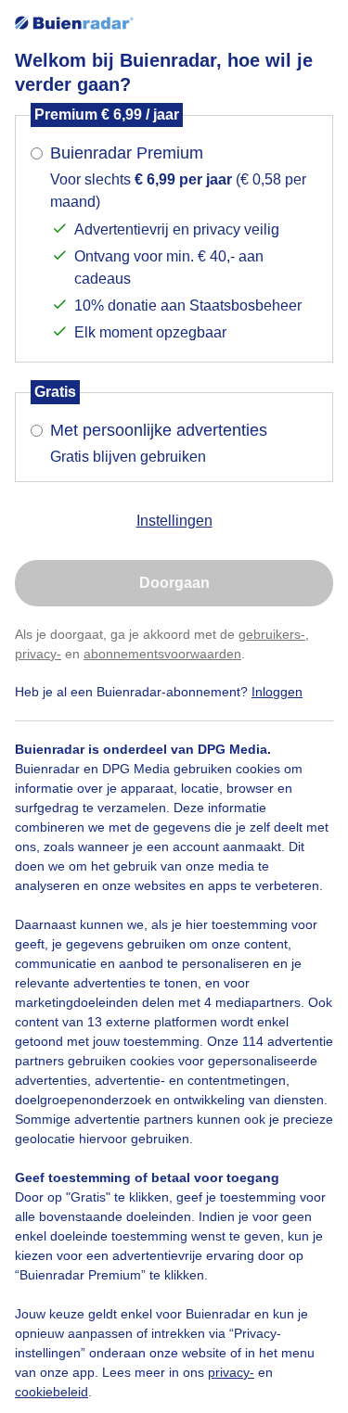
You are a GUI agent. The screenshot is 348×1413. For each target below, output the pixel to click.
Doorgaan (174, 583)
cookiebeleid (51, 1391)
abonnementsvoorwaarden (162, 653)
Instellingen (174, 520)
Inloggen (277, 691)
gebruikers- (271, 634)
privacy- (38, 653)
